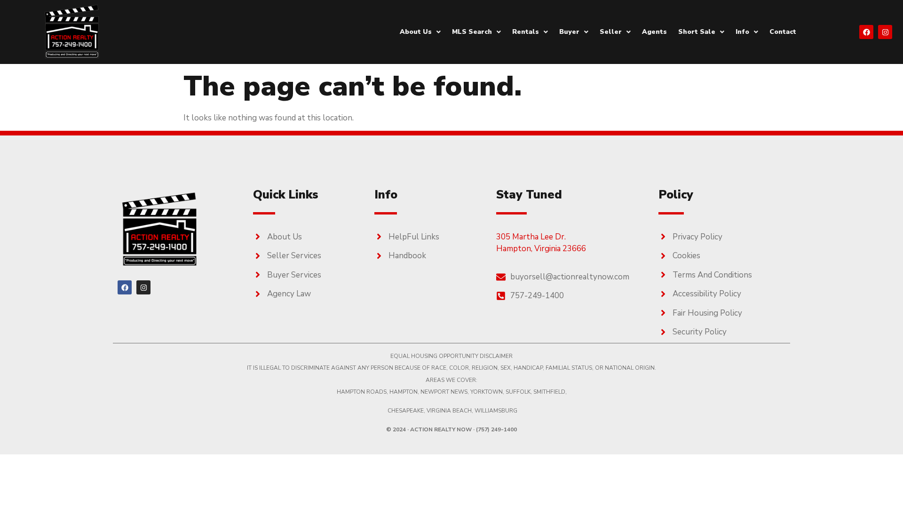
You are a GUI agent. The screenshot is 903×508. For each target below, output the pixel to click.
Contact (782, 31)
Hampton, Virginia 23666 (541, 248)
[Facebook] (866, 32)
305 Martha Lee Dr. (531, 236)
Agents (654, 31)
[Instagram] (885, 32)
